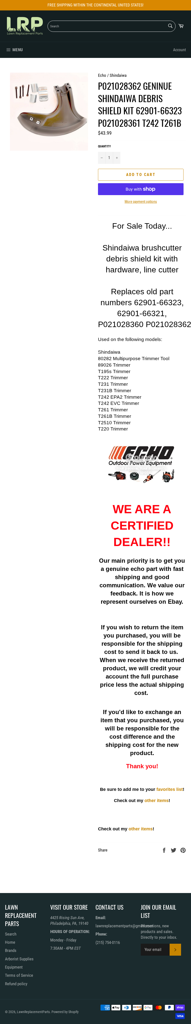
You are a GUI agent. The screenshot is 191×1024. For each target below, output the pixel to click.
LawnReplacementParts (33, 1012)
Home (10, 942)
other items (156, 800)
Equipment (14, 967)
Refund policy (16, 983)
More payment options (141, 201)
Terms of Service (19, 975)
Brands (10, 950)
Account (179, 49)
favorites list (169, 789)
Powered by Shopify (65, 1012)
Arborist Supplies (19, 958)
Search (10, 934)
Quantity (104, 146)
